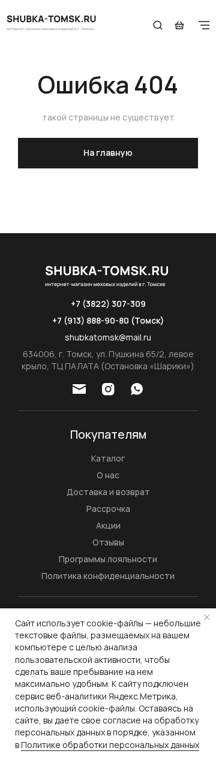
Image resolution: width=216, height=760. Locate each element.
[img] (52, 22)
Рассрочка (108, 508)
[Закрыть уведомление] (207, 617)
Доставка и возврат (108, 491)
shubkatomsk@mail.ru (108, 337)
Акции (108, 525)
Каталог (108, 458)
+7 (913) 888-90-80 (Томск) (108, 320)
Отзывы (108, 542)
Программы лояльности (108, 559)
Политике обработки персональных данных (110, 744)
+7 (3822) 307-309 (108, 303)
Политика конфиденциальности (108, 575)
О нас (108, 475)
